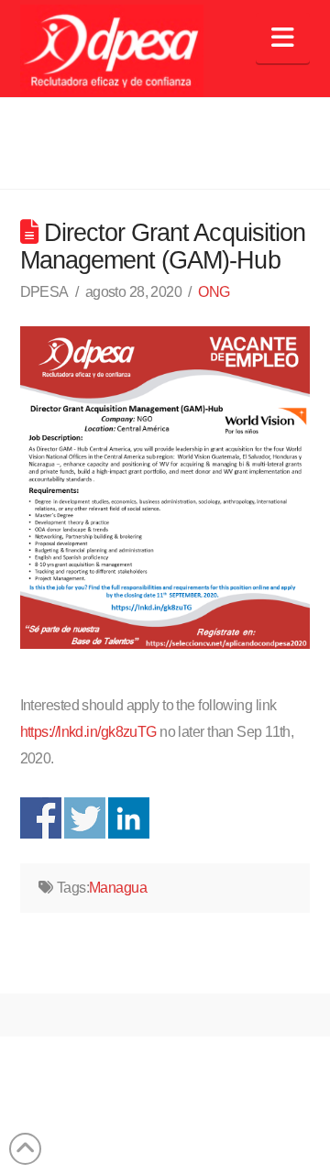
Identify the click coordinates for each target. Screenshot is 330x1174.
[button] (283, 38)
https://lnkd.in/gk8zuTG (88, 732)
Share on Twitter (84, 818)
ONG (213, 292)
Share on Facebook (40, 818)
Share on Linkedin (128, 818)
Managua (118, 887)
